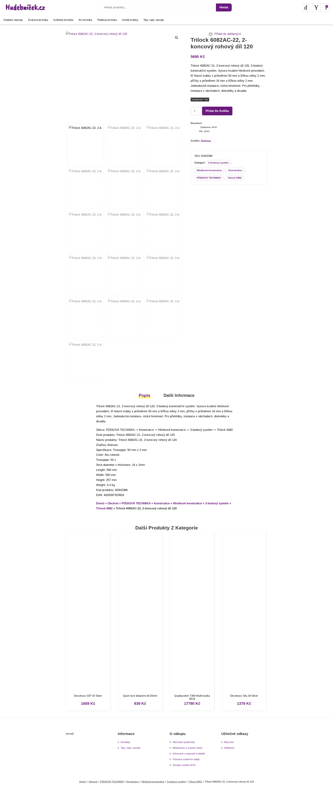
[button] (176, 38)
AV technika (85, 19)
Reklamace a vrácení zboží (187, 748)
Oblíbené (229, 748)
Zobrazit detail (88, 613)
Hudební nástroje (13, 19)
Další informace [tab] (179, 395)
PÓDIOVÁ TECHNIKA (209, 177)
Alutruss (206, 140)
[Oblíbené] (305, 7)
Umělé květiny (130, 19)
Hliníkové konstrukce (209, 170)
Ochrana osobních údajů (186, 759)
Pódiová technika (107, 19)
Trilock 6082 (235, 177)
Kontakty (125, 742)
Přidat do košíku (217, 111)
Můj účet (229, 742)
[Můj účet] (316, 7)
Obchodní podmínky (184, 742)
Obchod (113, 503)
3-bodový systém (218, 162)
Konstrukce (235, 170)
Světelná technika (63, 19)
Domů (100, 503)
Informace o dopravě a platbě (189, 753)
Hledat (223, 7)
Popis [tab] (144, 395)
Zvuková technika (38, 19)
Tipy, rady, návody (153, 19)
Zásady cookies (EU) (184, 765)
